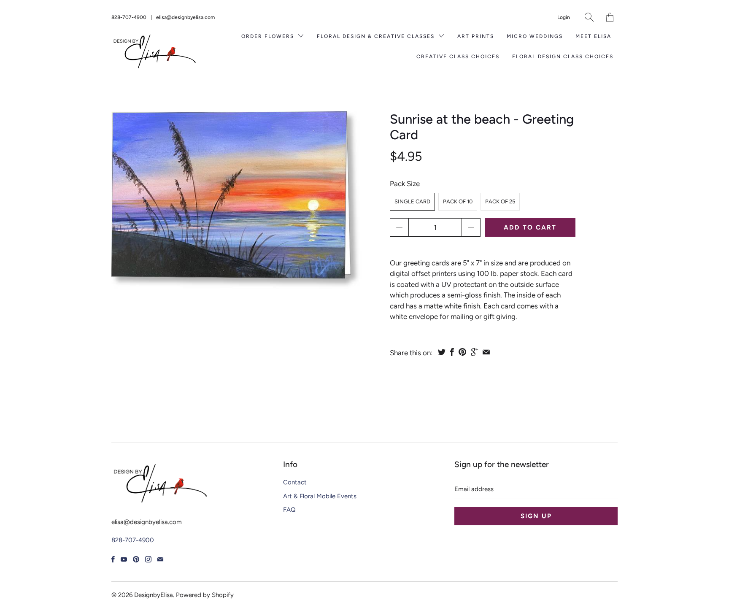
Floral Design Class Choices (562, 56)
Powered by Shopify (205, 595)
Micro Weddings (535, 36)
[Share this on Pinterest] (462, 352)
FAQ (289, 509)
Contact (295, 482)
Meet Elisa (593, 36)
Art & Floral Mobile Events (319, 496)
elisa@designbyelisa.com (185, 17)
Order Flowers (268, 36)
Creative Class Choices (458, 56)
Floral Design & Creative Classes (377, 36)
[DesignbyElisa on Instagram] (148, 559)
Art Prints (475, 36)
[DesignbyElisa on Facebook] (113, 559)
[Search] (589, 17)
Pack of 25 (500, 201)
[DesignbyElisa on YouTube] (124, 559)
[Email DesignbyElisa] (160, 559)
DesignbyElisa (153, 595)
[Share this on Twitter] (442, 352)
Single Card (412, 201)
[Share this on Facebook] (452, 352)
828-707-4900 (128, 17)
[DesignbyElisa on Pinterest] (136, 559)
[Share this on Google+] (474, 352)
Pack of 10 (457, 201)
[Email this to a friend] (486, 352)
